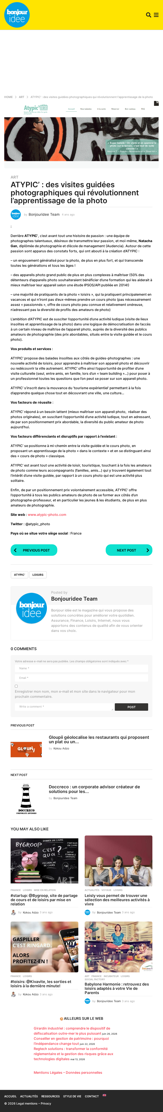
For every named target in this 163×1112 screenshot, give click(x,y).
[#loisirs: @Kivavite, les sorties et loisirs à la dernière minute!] (44, 947)
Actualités (92, 890)
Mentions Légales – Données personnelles (68, 1072)
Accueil (10, 1096)
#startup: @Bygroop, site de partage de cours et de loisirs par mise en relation (44, 899)
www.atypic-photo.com (47, 514)
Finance (16, 890)
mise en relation (45, 890)
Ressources (50, 1096)
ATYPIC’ (19, 574)
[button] (148, 15)
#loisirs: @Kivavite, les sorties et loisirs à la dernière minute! (41, 983)
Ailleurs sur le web (83, 1018)
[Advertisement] (81, 61)
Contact (92, 1096)
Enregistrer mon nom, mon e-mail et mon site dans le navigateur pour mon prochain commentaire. (75, 694)
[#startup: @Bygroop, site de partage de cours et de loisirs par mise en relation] (44, 860)
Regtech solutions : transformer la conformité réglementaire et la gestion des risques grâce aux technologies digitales (73, 1054)
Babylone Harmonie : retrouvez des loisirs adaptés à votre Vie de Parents (117, 988)
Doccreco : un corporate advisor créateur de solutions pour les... (94, 789)
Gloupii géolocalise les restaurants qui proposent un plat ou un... (99, 739)
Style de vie (72, 1096)
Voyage (106, 890)
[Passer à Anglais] (104, 1095)
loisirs (38, 574)
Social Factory (95, 979)
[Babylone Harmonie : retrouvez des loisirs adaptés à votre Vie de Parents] (118, 947)
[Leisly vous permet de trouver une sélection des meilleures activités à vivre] (118, 860)
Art (14, 177)
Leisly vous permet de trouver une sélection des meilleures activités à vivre (117, 899)
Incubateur (111, 976)
